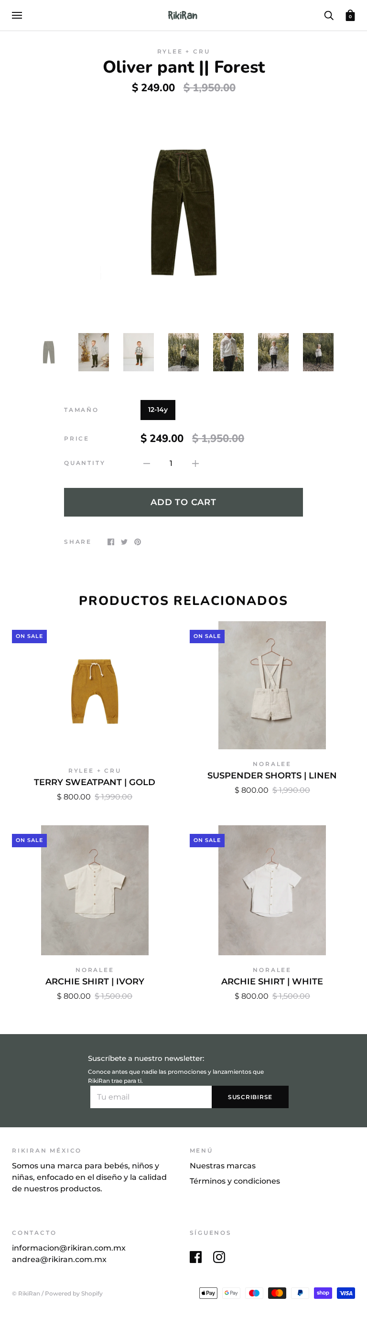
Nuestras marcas (223, 1165)
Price (76, 438)
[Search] (329, 14)
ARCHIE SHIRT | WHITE (272, 981)
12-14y (158, 409)
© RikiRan (26, 1293)
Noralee (272, 763)
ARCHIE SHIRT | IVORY (94, 981)
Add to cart (183, 502)
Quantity (84, 462)
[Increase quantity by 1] (195, 463)
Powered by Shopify (74, 1293)
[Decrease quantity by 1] (146, 463)
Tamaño (81, 409)
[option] (183, 212)
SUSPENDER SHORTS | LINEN (272, 775)
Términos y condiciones (235, 1181)
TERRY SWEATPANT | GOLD (94, 782)
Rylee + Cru (183, 51)
